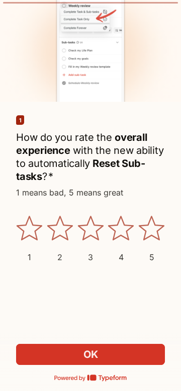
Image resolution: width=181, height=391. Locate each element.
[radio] (29, 238)
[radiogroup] (90, 238)
